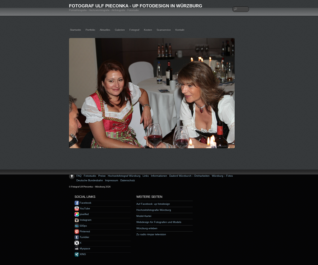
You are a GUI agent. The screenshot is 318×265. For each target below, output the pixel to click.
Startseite (75, 29)
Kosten (148, 29)
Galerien (120, 29)
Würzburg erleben (146, 228)
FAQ (79, 175)
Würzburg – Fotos (222, 175)
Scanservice (164, 29)
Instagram (85, 219)
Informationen (159, 175)
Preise (102, 175)
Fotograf (134, 29)
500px (83, 225)
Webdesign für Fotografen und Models (158, 222)
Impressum (111, 180)
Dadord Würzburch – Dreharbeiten (189, 175)
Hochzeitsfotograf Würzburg (124, 175)
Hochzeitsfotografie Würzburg (153, 209)
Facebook (85, 202)
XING (82, 254)
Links (146, 175)
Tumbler (84, 237)
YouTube (84, 208)
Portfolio (90, 29)
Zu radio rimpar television (151, 234)
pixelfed (84, 214)
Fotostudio (90, 175)
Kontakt (179, 29)
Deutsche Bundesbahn (89, 180)
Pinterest (84, 231)
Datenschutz (127, 180)
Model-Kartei (143, 215)
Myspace (84, 248)
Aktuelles (105, 29)
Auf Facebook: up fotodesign (153, 203)
